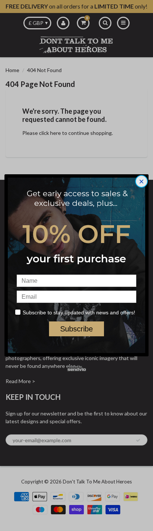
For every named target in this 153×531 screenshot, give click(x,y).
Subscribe (76, 329)
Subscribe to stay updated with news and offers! (79, 312)
